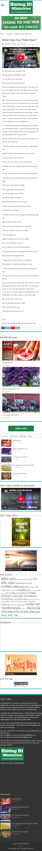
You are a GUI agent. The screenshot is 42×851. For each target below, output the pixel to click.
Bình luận (23, 436)
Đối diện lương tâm (14, 570)
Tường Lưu (23, 609)
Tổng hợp (9, 34)
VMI (29, 608)
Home (2, 34)
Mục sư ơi (30, 599)
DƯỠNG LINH (10, 586)
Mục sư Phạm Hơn (18, 599)
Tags (30, 436)
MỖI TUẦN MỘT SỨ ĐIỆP (19, 596)
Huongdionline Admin (10, 43)
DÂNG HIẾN (21, 428)
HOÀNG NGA (14, 590)
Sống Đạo (10, 674)
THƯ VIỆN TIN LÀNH (20, 602)
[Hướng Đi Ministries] (21, 7)
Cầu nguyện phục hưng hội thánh (23, 465)
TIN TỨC (13, 605)
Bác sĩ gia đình (27, 579)
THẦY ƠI (5, 604)
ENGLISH (23, 586)
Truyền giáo (21, 605)
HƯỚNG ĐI (24, 590)
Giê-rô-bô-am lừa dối (19, 473)
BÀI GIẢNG (19, 579)
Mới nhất (5, 436)
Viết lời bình (23, 44)
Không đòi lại (7, 363)
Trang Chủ (13, 44)
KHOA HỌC (33, 590)
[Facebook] (22, 846)
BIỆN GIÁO (8, 579)
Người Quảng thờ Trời (11, 389)
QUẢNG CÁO (8, 602)
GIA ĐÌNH (31, 587)
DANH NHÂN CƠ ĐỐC (23, 583)
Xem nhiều (13, 436)
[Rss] (20, 846)
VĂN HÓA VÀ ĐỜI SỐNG (21, 612)
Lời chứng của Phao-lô (11, 415)
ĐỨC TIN (13, 615)
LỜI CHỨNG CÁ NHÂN (15, 593)
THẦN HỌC (31, 602)
